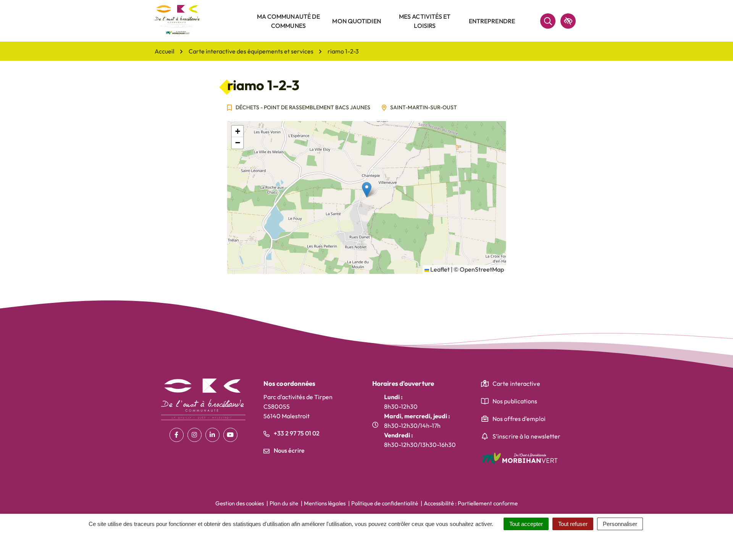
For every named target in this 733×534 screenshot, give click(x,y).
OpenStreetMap (482, 269)
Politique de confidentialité (384, 503)
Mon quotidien (356, 21)
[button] (366, 189)
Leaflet (439, 269)
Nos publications (515, 401)
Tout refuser (573, 524)
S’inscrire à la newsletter (526, 436)
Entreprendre (492, 21)
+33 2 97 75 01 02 (296, 433)
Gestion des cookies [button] (239, 503)
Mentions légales (325, 503)
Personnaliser (620, 524)
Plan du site (284, 503)
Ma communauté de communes (288, 21)
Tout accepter (526, 524)
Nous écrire (289, 450)
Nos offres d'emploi (519, 418)
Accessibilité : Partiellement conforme (471, 503)
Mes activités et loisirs (425, 21)
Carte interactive (516, 383)
